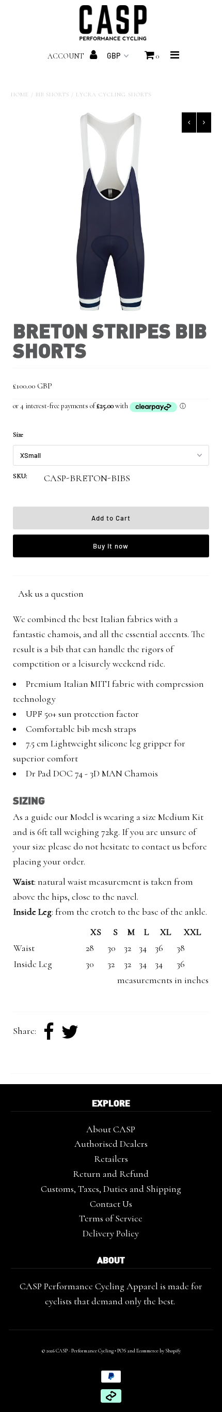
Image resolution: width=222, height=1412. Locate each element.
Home (20, 94)
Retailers (111, 1158)
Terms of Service (110, 1218)
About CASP (110, 1129)
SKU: (20, 476)
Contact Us (111, 1203)
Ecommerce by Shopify (158, 1351)
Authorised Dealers (111, 1143)
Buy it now (111, 546)
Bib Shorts (52, 94)
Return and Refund (111, 1173)
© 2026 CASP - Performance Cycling (77, 1351)
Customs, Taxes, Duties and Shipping (111, 1188)
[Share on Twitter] (69, 1032)
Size (18, 434)
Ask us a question (51, 593)
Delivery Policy (111, 1233)
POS (121, 1351)
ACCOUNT (66, 56)
